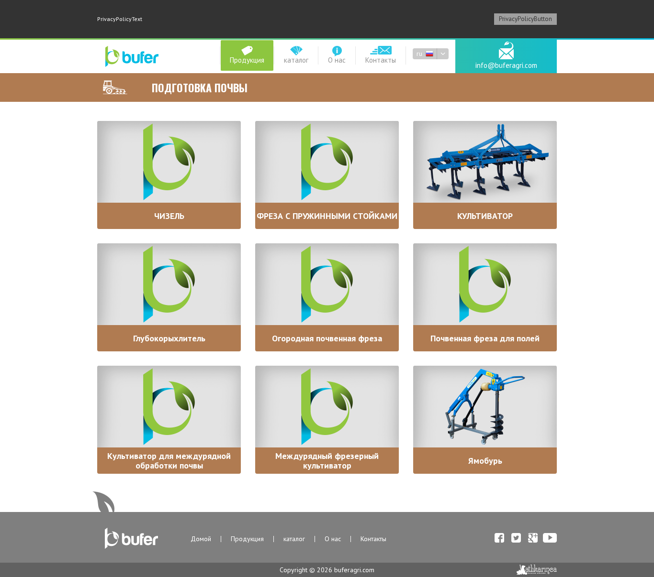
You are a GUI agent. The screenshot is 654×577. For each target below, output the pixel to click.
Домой (201, 539)
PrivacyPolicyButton (525, 19)
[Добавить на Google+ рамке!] (533, 538)
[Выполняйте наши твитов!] (516, 538)
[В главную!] (132, 57)
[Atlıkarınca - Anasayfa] (537, 570)
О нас (333, 539)
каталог (294, 539)
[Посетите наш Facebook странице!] (499, 538)
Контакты (373, 539)
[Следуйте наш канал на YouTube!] (549, 538)
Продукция (247, 539)
